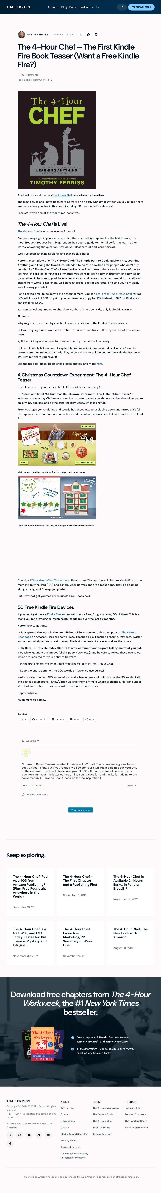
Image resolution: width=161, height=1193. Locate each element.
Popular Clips (132, 1108)
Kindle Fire (54, 614)
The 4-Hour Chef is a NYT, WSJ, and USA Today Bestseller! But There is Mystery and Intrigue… (30, 937)
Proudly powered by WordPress (22, 1123)
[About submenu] (58, 7)
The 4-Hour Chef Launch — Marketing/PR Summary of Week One (78, 937)
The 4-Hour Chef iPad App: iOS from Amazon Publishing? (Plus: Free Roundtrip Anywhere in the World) (30, 887)
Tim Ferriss (67, 1108)
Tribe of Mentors (102, 1134)
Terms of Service (70, 1147)
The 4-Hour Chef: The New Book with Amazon (130, 933)
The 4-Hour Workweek (106, 1108)
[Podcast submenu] (93, 7)
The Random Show (136, 1121)
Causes (65, 1127)
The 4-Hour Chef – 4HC (39, 79)
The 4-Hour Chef (62, 195)
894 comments (29, 74)
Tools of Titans (101, 1127)
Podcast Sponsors (135, 1114)
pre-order (114, 294)
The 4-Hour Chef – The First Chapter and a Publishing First (80, 881)
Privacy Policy (69, 1140)
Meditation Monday (136, 1127)
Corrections (68, 1121)
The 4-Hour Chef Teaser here (50, 580)
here (99, 363)
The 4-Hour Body (103, 1114)
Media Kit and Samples (74, 1134)
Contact (65, 1114)
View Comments (80, 810)
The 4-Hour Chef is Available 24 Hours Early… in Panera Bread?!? (128, 883)
